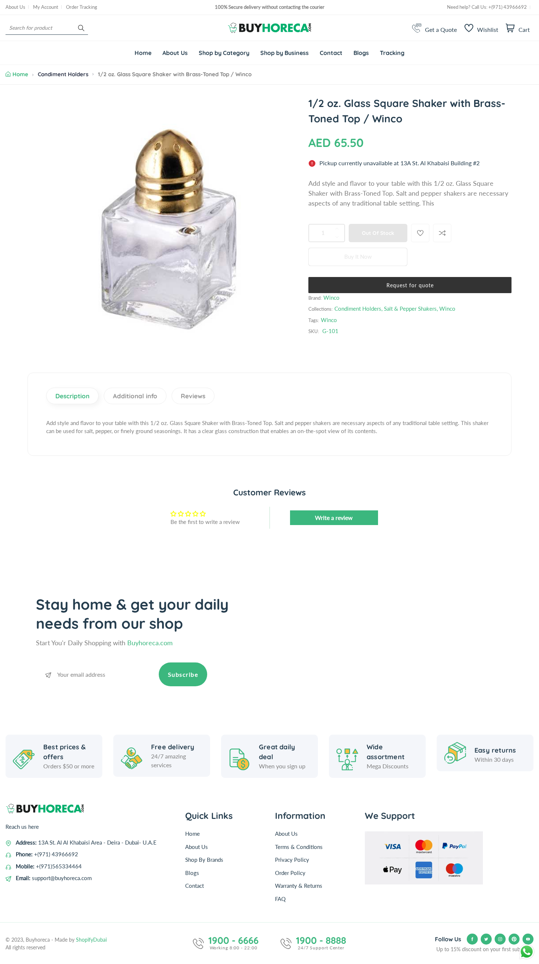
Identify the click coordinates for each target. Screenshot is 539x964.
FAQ (280, 898)
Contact (194, 885)
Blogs (192, 872)
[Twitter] (486, 939)
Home (20, 74)
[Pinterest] (514, 939)
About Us (15, 7)
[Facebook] (472, 939)
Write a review (334, 517)
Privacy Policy (292, 859)
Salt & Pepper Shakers (410, 308)
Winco (331, 297)
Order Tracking (81, 7)
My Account (45, 7)
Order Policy (290, 872)
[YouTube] (528, 939)
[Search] (81, 28)
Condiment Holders (63, 74)
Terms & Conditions (299, 846)
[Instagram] (500, 939)
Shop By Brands (204, 859)
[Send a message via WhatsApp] (526, 951)
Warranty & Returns (298, 885)
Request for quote (410, 285)
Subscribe (183, 674)
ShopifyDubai (91, 940)
